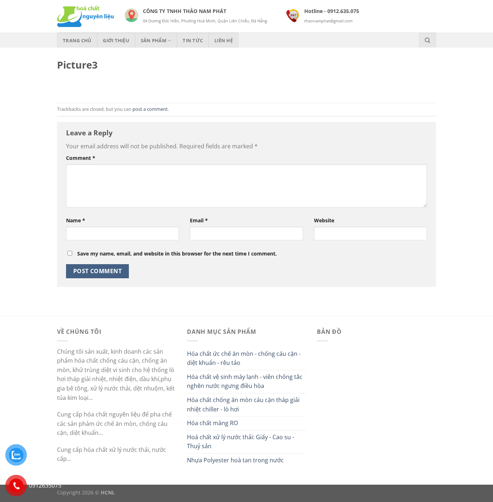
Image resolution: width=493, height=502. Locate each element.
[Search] (427, 40)
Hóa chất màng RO (212, 423)
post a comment (150, 109)
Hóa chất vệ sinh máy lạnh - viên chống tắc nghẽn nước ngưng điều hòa (244, 381)
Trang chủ (77, 40)
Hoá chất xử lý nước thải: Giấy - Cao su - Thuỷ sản (240, 441)
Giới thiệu (116, 40)
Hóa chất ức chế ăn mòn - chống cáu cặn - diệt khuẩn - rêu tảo (244, 358)
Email (199, 220)
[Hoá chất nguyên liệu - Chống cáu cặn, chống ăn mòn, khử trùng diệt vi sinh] (85, 16)
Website (324, 220)
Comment (80, 157)
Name (75, 220)
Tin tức (193, 40)
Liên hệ (223, 40)
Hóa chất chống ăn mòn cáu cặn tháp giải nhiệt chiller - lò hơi (243, 404)
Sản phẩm (153, 40)
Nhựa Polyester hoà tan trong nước (235, 460)
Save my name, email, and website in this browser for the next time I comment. (177, 253)
